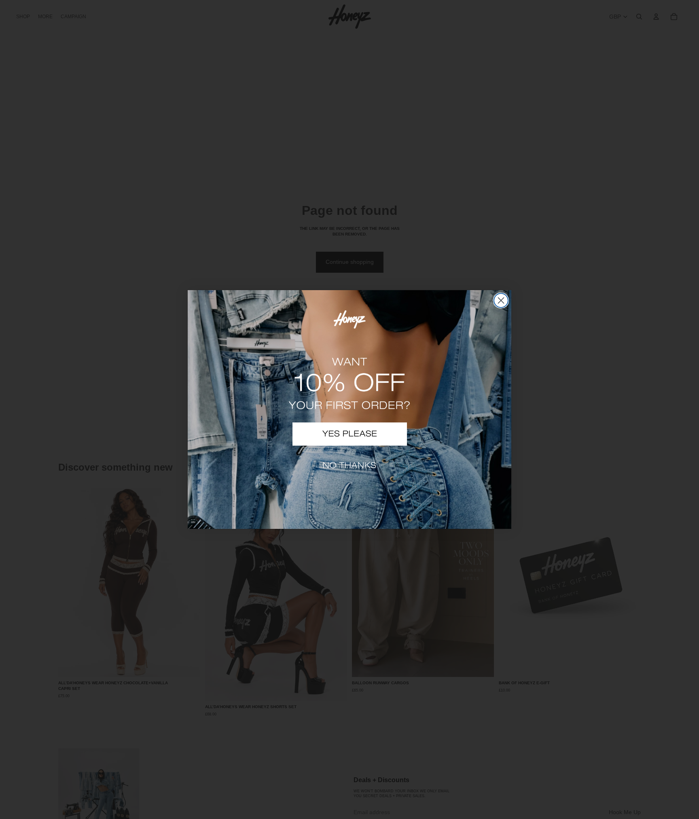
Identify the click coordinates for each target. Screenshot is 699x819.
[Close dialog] (501, 300)
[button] (349, 434)
